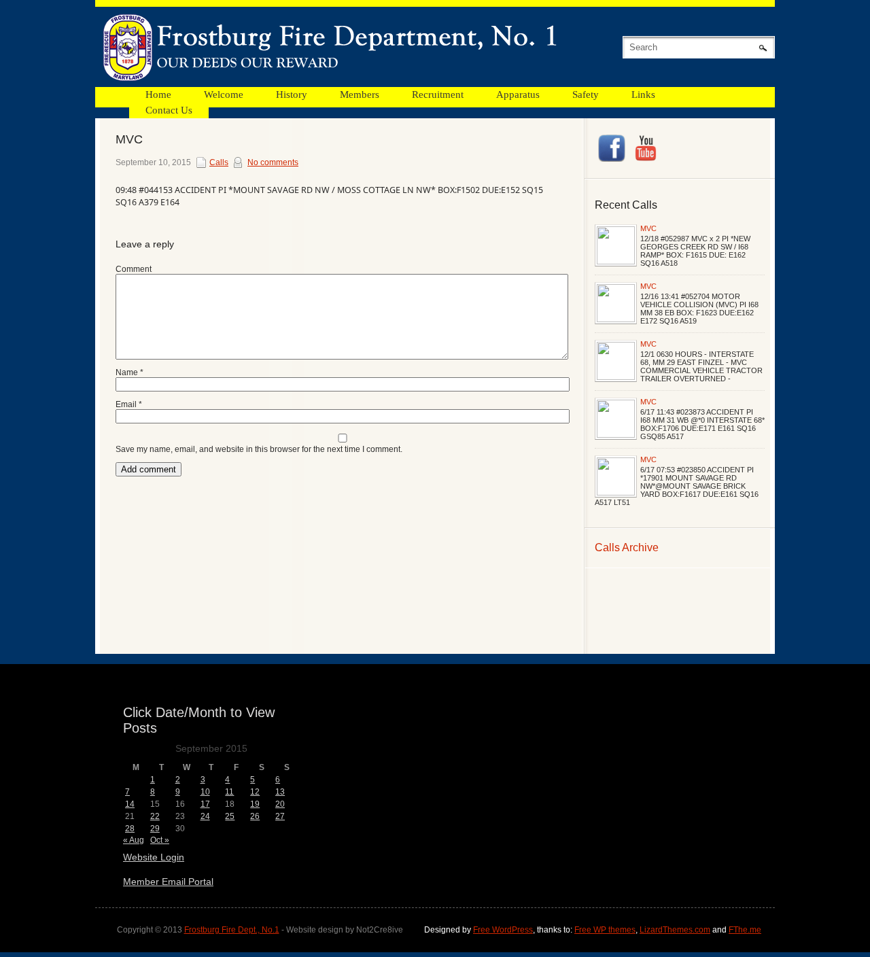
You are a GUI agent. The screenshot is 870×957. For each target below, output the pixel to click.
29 (155, 828)
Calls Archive (627, 547)
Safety (585, 94)
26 (255, 816)
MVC (648, 228)
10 (205, 792)
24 (205, 816)
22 (155, 816)
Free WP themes (605, 930)
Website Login (153, 857)
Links (643, 94)
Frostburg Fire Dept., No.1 (231, 930)
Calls (218, 162)
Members (359, 94)
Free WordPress (503, 930)
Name (129, 372)
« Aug (133, 840)
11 (229, 792)
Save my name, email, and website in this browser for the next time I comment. (259, 449)
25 (229, 816)
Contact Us (168, 110)
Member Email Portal (168, 881)
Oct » (159, 840)
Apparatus (518, 94)
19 (255, 804)
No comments (272, 162)
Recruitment (438, 94)
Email (129, 404)
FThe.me (745, 930)
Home (158, 94)
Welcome (223, 94)
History (291, 94)
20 (280, 804)
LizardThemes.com (675, 930)
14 (130, 804)
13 (280, 792)
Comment (134, 269)
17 (205, 804)
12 (255, 792)
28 (130, 828)
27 (280, 816)
